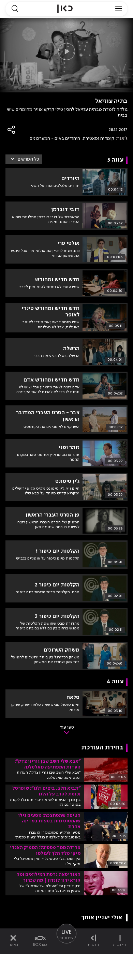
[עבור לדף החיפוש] (15, 9)
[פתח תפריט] (118, 9)
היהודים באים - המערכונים (55, 138)
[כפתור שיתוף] (11, 130)
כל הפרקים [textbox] (28, 159)
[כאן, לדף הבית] (65, 9)
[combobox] (23, 159)
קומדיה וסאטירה (98, 138)
